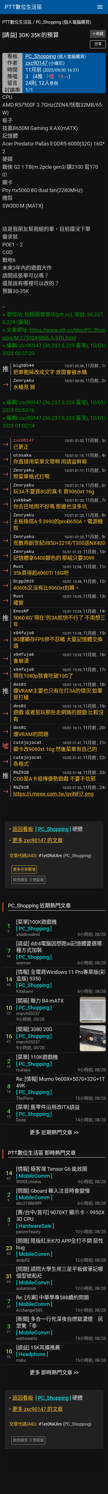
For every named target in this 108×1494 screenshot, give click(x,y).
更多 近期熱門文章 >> (54, 1132)
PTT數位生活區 (17, 22)
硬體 (46, 829)
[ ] (34, 929)
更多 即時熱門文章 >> (54, 1373)
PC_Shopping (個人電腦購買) (63, 22)
